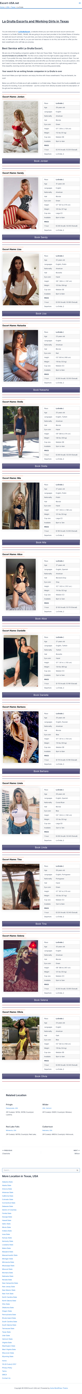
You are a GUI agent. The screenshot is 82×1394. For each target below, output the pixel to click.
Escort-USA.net (9, 3)
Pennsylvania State (9, 1315)
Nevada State (7, 1280)
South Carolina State (9, 1322)
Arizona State (7, 1189)
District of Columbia (9, 1210)
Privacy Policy (7, 1368)
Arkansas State (7, 1192)
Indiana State (7, 1231)
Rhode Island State (9, 1318)
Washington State (8, 1346)
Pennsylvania (10, 1108)
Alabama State (7, 1182)
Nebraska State (7, 1276)
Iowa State (6, 1234)
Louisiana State (7, 1245)
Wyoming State (7, 1356)
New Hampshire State (10, 1283)
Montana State (7, 1273)
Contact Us (6, 1378)
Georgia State (7, 1217)
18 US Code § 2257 (9, 1364)
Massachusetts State (9, 1255)
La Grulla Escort (24, 32)
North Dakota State (9, 1301)
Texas (13, 7)
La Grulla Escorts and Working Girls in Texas (35, 21)
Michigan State (7, 1259)
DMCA (4, 1375)
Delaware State (7, 1206)
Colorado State (7, 1199)
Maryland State (7, 1252)
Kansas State (7, 1238)
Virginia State (7, 1343)
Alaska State (6, 1185)
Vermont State (7, 1339)
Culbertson (47, 1126)
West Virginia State (9, 1349)
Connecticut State (8, 1203)
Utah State (6, 1335)
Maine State (6, 1248)
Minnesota (9, 1130)
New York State (7, 1294)
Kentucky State (7, 1241)
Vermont (48, 1108)
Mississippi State (8, 1266)
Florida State (6, 1213)
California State (7, 1196)
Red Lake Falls (12, 1126)
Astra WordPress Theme (59, 1388)
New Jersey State (8, 1287)
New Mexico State (8, 1290)
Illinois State (6, 1227)
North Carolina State (9, 1297)
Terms (4, 1371)
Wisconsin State (8, 1353)
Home (2, 7)
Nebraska (45, 1130)
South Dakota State (9, 1325)
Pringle (9, 1104)
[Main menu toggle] (80, 3)
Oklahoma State (8, 1308)
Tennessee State (8, 1328)
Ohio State (6, 1304)
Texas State (6, 1332)
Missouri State (7, 1269)
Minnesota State (8, 1262)
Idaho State (6, 1224)
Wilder (45, 1104)
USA (7, 7)
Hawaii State (6, 1220)
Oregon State (7, 1311)
